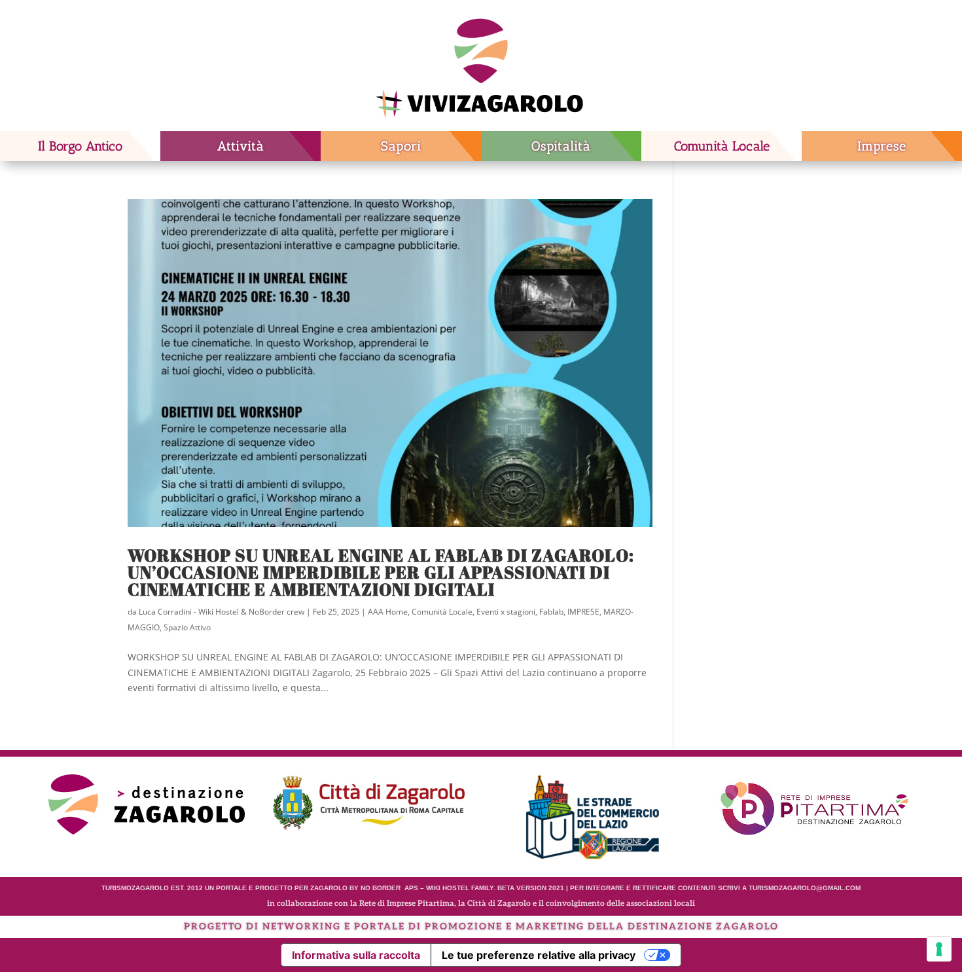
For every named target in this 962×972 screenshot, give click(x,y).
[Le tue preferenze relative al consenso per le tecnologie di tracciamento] (939, 949)
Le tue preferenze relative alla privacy (538, 955)
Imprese (881, 146)
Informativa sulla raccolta (356, 955)
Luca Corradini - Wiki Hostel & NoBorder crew (221, 611)
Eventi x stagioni (505, 611)
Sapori (401, 146)
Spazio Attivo (187, 627)
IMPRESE (583, 611)
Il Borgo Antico (80, 146)
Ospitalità (561, 146)
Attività (240, 146)
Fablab (551, 611)
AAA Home (388, 611)
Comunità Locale (722, 146)
